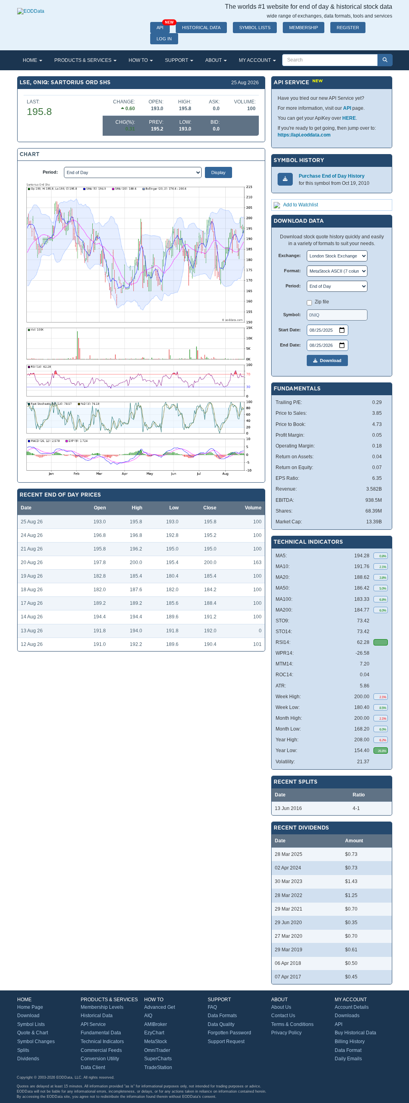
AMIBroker (155, 1024)
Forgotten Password (229, 1033)
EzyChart (154, 1033)
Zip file (322, 302)
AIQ (148, 1015)
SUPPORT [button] (177, 60)
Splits (23, 1050)
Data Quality (221, 1024)
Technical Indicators (102, 1041)
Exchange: (289, 255)
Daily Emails (348, 1058)
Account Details (352, 1007)
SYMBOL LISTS (254, 27)
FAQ (212, 1007)
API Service (93, 1024)
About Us (281, 1007)
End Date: (290, 345)
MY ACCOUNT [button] (255, 60)
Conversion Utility (100, 1058)
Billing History (350, 1041)
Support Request (226, 1041)
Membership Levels (102, 1007)
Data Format (348, 1050)
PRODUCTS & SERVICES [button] (83, 60)
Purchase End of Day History (332, 176)
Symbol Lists (31, 1024)
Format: (292, 270)
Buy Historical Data (355, 1033)
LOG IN (164, 38)
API (163, 26)
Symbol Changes (36, 1041)
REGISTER (348, 27)
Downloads (347, 1015)
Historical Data (97, 1015)
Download (329, 360)
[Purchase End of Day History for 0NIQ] (285, 179)
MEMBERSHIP (303, 27)
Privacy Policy (286, 1033)
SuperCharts (158, 1058)
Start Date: (289, 329)
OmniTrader (157, 1050)
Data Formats (222, 1015)
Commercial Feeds (101, 1050)
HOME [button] (30, 60)
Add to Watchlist (300, 205)
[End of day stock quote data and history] (30, 7)
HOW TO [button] (139, 60)
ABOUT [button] (214, 60)
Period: (50, 172)
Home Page (30, 1007)
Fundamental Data (101, 1033)
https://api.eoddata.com (304, 135)
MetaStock (155, 1041)
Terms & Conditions (292, 1024)
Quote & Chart (32, 1033)
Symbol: (292, 314)
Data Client (93, 1067)
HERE (349, 118)
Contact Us (283, 1015)
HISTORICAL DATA (201, 27)
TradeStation (158, 1067)
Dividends (28, 1058)
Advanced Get (159, 1007)
